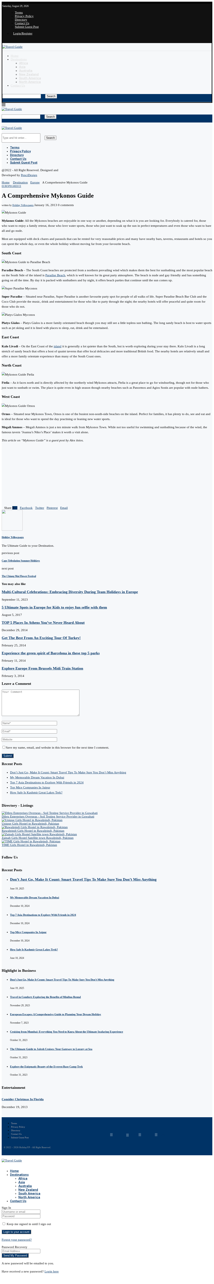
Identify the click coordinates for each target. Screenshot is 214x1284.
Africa (23, 63)
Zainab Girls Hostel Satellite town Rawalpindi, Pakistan (38, 837)
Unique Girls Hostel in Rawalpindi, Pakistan (30, 823)
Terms (19, 12)
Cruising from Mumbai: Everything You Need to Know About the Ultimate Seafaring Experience (66, 1031)
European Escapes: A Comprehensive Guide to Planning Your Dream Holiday (55, 1014)
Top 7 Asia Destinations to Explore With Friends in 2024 (47, 782)
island (57, 346)
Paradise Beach (55, 275)
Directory (21, 19)
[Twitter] (8, 40)
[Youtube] (12, 40)
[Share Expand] (69, 508)
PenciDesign (29, 175)
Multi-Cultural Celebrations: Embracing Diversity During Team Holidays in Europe (70, 592)
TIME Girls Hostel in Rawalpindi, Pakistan (29, 845)
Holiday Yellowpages (23, 205)
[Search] (3, 92)
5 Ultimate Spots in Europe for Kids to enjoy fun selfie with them (54, 607)
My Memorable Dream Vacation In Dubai (37, 777)
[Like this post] (15, 508)
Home (15, 55)
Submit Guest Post (27, 26)
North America (30, 82)
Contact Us (22, 23)
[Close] (3, 100)
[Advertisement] (107, 475)
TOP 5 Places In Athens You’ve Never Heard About (43, 622)
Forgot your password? (17, 1239)
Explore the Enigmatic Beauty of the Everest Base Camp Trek (46, 1066)
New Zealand (29, 74)
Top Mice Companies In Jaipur (30, 787)
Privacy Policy (24, 16)
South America (30, 78)
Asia (22, 67)
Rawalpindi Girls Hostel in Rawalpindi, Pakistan (33, 830)
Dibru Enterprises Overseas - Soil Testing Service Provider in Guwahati (48, 816)
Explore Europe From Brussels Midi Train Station (42, 668)
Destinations (19, 59)
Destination (20, 182)
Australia (25, 71)
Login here (52, 1271)
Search (51, 96)
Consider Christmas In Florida (23, 1099)
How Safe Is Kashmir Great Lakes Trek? (36, 792)
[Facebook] (3, 40)
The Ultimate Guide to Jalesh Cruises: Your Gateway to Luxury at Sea (51, 1049)
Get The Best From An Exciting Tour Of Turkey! (41, 638)
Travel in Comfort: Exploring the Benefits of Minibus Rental (45, 997)
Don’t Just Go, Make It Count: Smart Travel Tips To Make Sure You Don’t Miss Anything (68, 772)
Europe (35, 182)
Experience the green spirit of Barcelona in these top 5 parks (51, 653)
